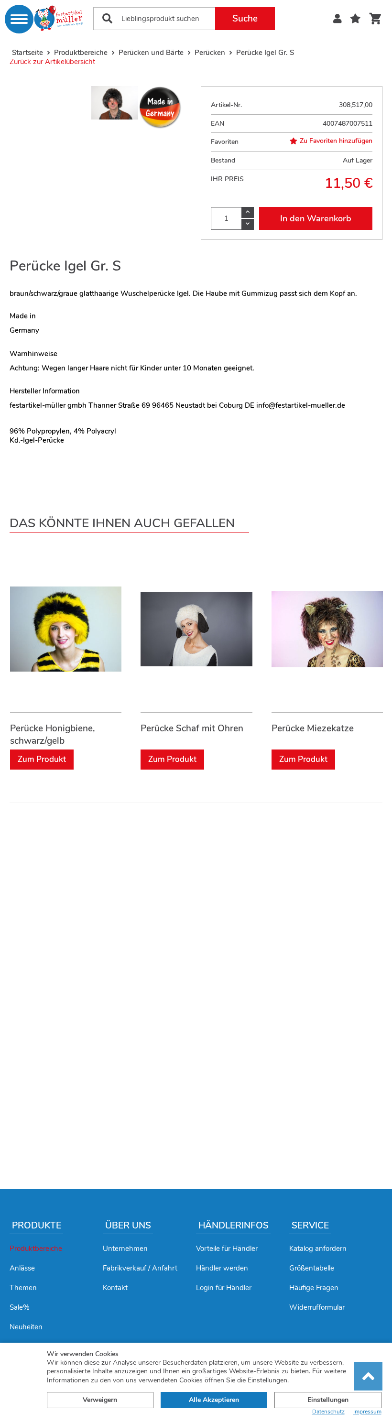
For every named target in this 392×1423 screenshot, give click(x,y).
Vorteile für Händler (227, 1248)
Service (310, 1225)
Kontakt (115, 1288)
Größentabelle (311, 1268)
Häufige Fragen (313, 1288)
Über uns (128, 1225)
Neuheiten (26, 1327)
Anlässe (22, 1268)
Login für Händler (223, 1288)
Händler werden (222, 1268)
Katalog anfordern (318, 1248)
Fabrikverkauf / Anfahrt (140, 1268)
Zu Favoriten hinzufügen (336, 141)
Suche (245, 18)
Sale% (20, 1307)
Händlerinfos (233, 1225)
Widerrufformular (317, 1307)
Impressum (367, 1411)
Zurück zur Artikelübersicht (52, 61)
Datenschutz (328, 1411)
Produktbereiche (36, 1248)
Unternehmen (125, 1248)
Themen (23, 1288)
